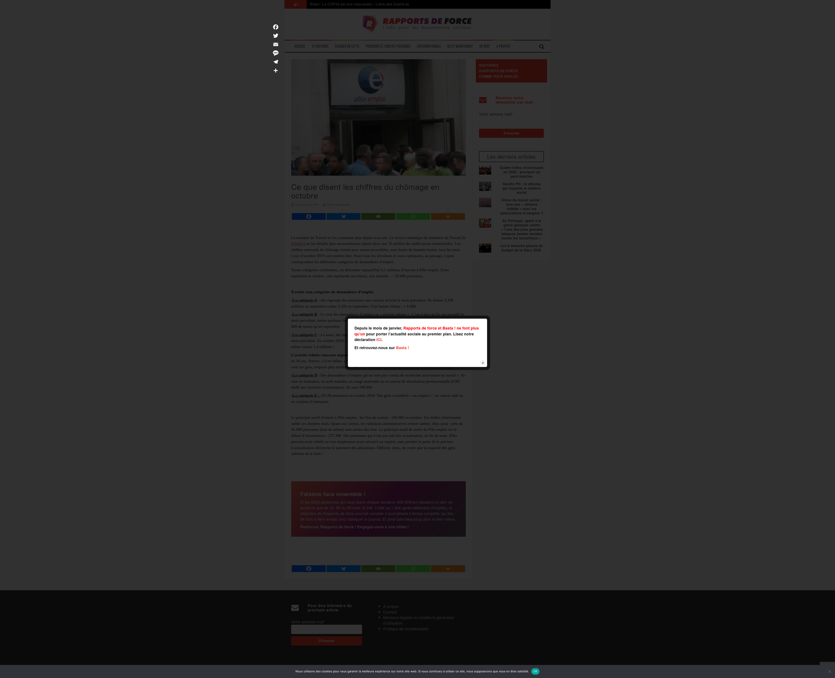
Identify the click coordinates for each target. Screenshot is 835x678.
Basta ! (402, 347)
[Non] (829, 671)
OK (535, 671)
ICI (378, 339)
